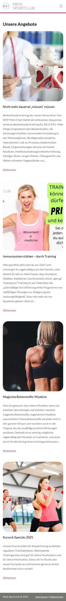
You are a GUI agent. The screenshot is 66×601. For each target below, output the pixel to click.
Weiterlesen (9, 169)
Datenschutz (56, 596)
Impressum (42, 596)
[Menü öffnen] (61, 6)
